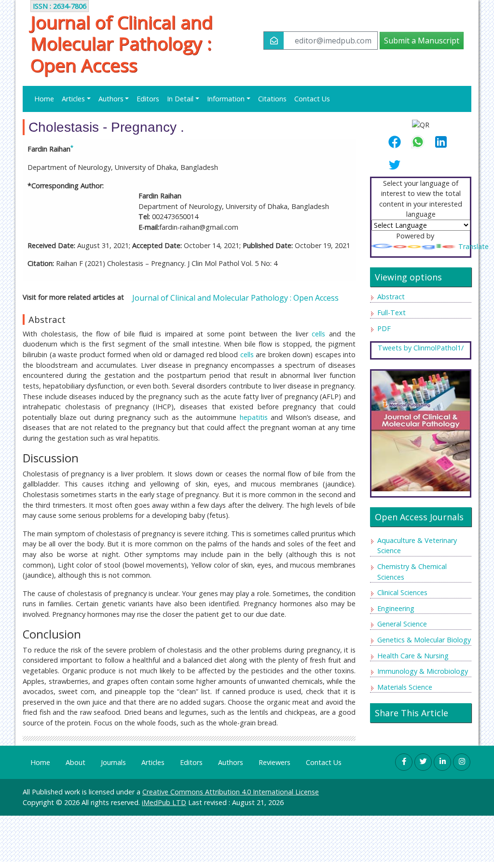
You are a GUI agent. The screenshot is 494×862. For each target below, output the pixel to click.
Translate (473, 246)
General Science (402, 623)
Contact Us (312, 98)
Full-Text (391, 312)
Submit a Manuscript (421, 40)
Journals (113, 762)
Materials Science (404, 687)
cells (318, 333)
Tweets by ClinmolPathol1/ (421, 347)
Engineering (395, 608)
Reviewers (274, 762)
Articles (153, 762)
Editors (148, 98)
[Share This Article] (398, 141)
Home (44, 98)
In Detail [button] (180, 98)
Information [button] (226, 98)
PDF (384, 328)
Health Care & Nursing (413, 655)
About (75, 762)
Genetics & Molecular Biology (424, 639)
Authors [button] (111, 98)
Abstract (391, 296)
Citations (272, 98)
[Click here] (420, 430)
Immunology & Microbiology (422, 671)
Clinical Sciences (402, 592)
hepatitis (254, 417)
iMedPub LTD (164, 802)
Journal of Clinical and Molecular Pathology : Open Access (121, 44)
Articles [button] (73, 98)
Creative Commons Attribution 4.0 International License (230, 791)
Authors (230, 762)
